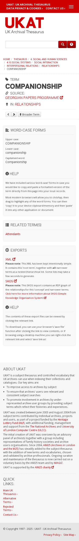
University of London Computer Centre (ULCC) (38, 428)
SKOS (9, 281)
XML (8, 259)
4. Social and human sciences (49, 59)
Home (6, 59)
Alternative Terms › (9, 500)
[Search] (62, 44)
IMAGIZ (58, 462)
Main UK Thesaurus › (10, 492)
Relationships (50, 65)
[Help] (71, 44)
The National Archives (43, 426)
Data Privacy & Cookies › (24, 8)
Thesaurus (20, 59)
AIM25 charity (43, 467)
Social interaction (46, 62)
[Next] (14, 114)
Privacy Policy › (53, 535)
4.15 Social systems (19, 62)
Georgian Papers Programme (32, 98)
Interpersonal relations (22, 65)
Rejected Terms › (8, 508)
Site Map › (69, 535)
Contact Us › (55, 8)
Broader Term (30, 114)
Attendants (12, 234)
